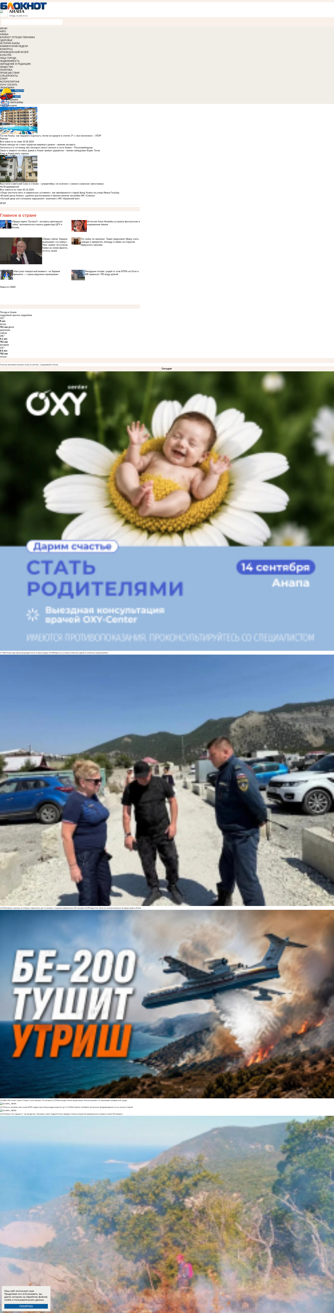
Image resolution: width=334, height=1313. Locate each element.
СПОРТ (4, 78)
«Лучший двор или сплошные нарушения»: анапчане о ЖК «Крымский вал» (40, 198)
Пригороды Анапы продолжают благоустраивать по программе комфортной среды (92, 1100)
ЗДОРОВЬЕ (6, 40)
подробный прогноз (10, 315)
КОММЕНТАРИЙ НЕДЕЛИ (14, 46)
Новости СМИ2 (8, 287)
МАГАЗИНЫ (16, 102)
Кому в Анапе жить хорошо (14, 153)
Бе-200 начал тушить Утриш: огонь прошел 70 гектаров (28, 1100)
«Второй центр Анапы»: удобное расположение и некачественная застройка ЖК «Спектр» (47, 195)
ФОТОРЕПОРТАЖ (9, 81)
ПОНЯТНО (26, 1306)
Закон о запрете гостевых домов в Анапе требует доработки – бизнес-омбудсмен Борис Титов (50, 150)
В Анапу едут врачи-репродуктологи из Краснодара (26, 653)
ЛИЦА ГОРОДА (8, 58)
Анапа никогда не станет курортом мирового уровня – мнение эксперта (37, 144)
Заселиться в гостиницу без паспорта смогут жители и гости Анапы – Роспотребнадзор (46, 147)
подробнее (26, 315)
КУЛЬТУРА (5, 55)
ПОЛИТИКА (6, 70)
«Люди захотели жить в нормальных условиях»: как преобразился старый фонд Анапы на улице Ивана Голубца (59, 192)
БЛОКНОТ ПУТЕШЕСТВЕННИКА (17, 37)
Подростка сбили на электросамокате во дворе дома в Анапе (115, 908)
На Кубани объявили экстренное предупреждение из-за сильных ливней (102, 1107)
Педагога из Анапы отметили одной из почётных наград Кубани (81, 653)
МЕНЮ (3, 28)
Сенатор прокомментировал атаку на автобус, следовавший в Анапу (29, 365)
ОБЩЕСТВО (6, 67)
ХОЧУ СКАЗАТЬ (8, 84)
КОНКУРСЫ (6, 49)
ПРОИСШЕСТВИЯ (9, 73)
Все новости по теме (11, 141)
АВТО (3, 31)
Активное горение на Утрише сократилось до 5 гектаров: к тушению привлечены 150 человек (44, 908)
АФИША (4, 34)
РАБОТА (19, 90)
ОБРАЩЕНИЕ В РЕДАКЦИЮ (15, 64)
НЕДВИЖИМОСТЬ (10, 61)
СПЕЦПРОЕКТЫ (9, 76)
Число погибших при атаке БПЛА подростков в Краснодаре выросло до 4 (35, 1107)
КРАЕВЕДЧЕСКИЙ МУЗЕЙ (14, 52)
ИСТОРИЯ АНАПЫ (10, 43)
